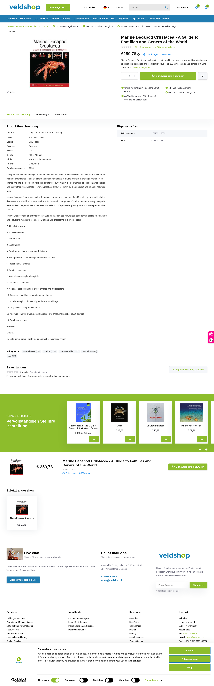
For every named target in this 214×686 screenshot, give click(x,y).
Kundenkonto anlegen (78, 618)
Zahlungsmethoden (16, 618)
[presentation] (200, 449)
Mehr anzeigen (140, 67)
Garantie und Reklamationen (20, 622)
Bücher (55, 18)
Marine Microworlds (191, 426)
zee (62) (12, 356)
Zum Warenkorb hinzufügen (170, 76)
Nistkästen (25, 18)
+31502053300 (109, 576)
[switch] (83, 680)
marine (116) (50, 351)
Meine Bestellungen (77, 622)
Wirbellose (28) (90, 351)
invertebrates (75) (31, 351)
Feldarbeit (12, 18)
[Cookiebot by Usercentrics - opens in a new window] (19, 680)
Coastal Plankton (155, 426)
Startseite (11, 31)
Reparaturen (138, 18)
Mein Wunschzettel (77, 630)
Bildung (66, 18)
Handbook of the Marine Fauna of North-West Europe (83, 427)
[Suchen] (166, 7)
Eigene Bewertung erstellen (190, 369)
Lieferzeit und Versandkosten (20, 626)
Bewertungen (42, 114)
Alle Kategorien (56, 7)
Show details (151, 680)
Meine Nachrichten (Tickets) (81, 626)
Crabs (119, 426)
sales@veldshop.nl (111, 580)
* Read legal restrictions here (167, 591)
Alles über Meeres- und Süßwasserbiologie (155, 47)
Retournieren (13, 630)
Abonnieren (198, 585)
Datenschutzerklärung (17, 637)
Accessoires (60, 114)
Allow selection (190, 659)
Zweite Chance (100, 18)
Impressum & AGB (15, 633)
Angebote (123, 18)
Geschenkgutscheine (158, 18)
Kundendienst (90, 7)
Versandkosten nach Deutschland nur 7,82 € (27, 26)
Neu (113, 18)
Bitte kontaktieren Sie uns (23, 580)
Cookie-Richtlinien (15, 641)
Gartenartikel (41, 18)
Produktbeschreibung (19, 114)
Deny (189, 667)
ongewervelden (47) (69, 351)
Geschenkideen (81, 18)
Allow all (189, 650)
